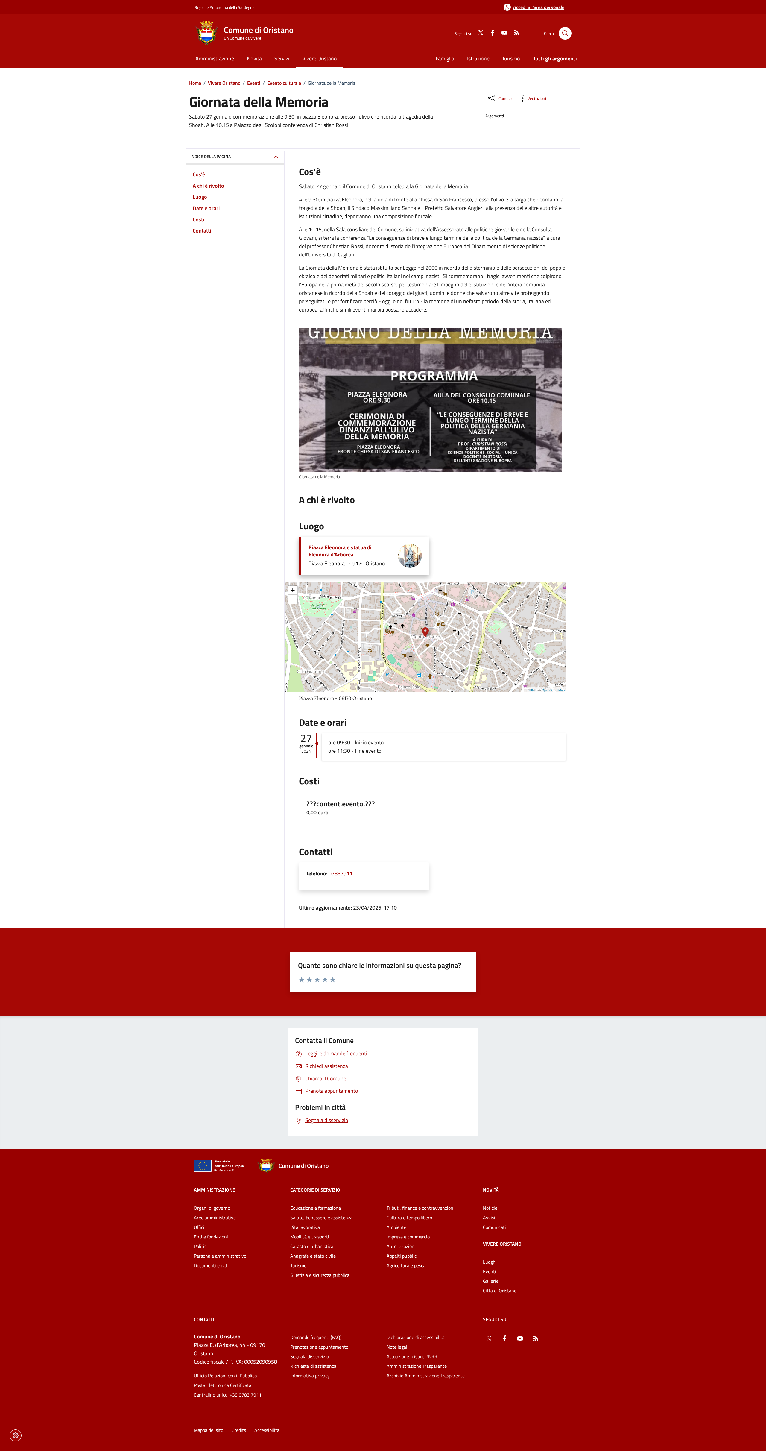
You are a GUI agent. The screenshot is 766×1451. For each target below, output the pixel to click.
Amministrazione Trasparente (417, 1366)
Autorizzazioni (401, 1246)
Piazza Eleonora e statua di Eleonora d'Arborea (340, 551)
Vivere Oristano (224, 82)
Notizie (490, 1208)
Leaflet (531, 689)
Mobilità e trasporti (309, 1236)
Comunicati (494, 1227)
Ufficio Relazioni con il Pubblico (225, 1375)
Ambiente (396, 1227)
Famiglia (445, 58)
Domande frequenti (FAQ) (315, 1337)
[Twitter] (478, 33)
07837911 (340, 873)
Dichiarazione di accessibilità (416, 1337)
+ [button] (293, 590)
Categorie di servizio (315, 1189)
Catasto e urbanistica (311, 1246)
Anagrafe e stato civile (313, 1255)
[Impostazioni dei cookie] (16, 1435)
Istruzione (478, 58)
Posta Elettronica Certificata (222, 1385)
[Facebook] (490, 33)
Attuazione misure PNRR (412, 1356)
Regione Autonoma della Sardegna (224, 7)
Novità (491, 1189)
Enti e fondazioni (211, 1236)
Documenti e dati (211, 1265)
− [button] (293, 599)
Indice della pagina (210, 156)
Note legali (397, 1346)
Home (195, 82)
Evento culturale (284, 82)
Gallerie (490, 1281)
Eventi (253, 82)
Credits (239, 1430)
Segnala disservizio (309, 1356)
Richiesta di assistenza (313, 1366)
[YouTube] (502, 33)
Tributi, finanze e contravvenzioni (421, 1208)
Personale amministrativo (220, 1255)
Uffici (199, 1227)
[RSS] (514, 33)
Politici (201, 1246)
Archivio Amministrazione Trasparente (426, 1375)
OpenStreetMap (553, 689)
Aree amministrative (215, 1217)
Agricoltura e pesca (406, 1265)
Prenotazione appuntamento (319, 1346)
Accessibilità (266, 1430)
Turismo (511, 58)
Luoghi (490, 1261)
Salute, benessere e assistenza (321, 1217)
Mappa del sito (208, 1430)
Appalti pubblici (402, 1255)
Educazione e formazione (315, 1208)
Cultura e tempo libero (409, 1217)
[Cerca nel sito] (565, 33)
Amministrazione (214, 1189)
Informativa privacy (310, 1375)
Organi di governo (212, 1208)
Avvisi (489, 1217)
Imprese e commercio (408, 1236)
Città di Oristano (499, 1290)
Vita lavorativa (305, 1227)
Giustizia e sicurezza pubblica (319, 1275)
